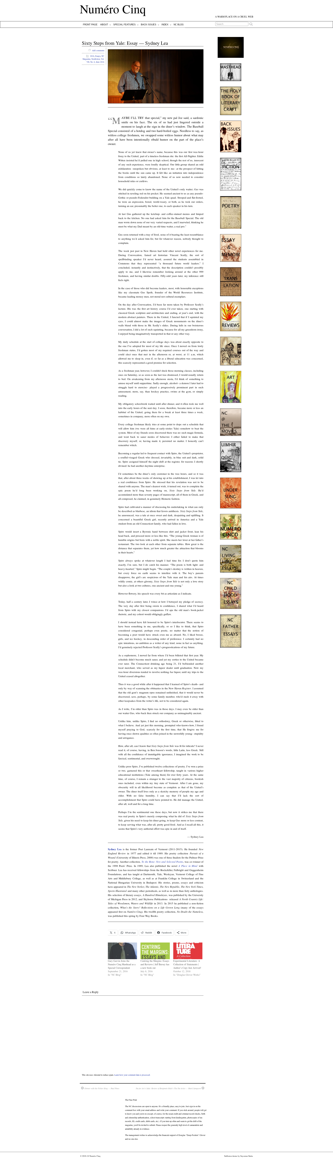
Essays (97, 56)
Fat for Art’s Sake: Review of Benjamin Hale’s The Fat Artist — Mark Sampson (168, 1088)
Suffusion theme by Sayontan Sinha (238, 1156)
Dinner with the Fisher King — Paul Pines (101, 1088)
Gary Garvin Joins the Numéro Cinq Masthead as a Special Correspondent (121, 964)
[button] (156, 76)
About (104, 24)
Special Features (124, 24)
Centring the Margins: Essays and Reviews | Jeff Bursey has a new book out (154, 964)
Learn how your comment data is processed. (132, 1074)
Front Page (90, 24)
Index (164, 24)
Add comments (98, 50)
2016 (92, 56)
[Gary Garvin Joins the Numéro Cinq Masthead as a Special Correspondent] (122, 951)
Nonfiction (95, 59)
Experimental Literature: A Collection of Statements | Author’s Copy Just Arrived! (187, 964)
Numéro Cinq (113, 9)
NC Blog (179, 24)
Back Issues (148, 24)
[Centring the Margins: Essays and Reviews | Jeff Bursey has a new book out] (155, 951)
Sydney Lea (115, 849)
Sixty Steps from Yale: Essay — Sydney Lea (125, 43)
